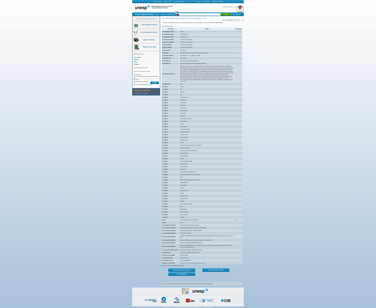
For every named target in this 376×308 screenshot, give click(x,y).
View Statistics (182, 274)
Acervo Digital (165, 18)
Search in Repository (168, 14)
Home (157, 14)
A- (190, 1)
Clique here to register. (141, 93)
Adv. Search (237, 14)
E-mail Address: (137, 74)
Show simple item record (181, 270)
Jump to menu (167, 1)
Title (135, 62)
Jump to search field (179, 1)
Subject (136, 64)
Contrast (199, 1)
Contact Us (225, 7)
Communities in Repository (146, 19)
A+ (187, 1)
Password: (136, 79)
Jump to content (157, 1)
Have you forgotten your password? (142, 84)
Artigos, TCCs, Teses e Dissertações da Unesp (193, 18)
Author (136, 59)
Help (242, 7)
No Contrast (206, 1)
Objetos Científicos (175, 18)
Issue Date (137, 57)
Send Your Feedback (234, 7)
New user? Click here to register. (142, 71)
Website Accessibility (217, 1)
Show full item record (216, 270)
